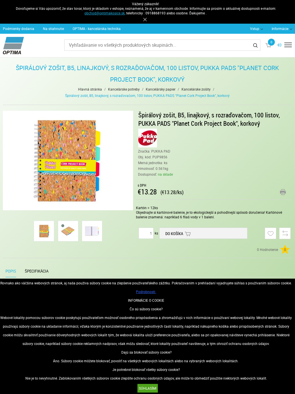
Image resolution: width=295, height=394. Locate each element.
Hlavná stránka (90, 89)
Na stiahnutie (53, 28)
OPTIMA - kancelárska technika (97, 28)
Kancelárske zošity (196, 89)
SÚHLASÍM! (147, 388)
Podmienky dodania (18, 28)
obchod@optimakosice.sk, (104, 13)
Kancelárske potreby (124, 89)
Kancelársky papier (160, 89)
